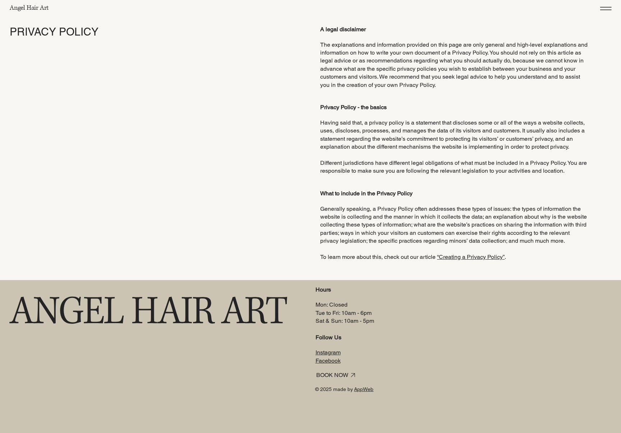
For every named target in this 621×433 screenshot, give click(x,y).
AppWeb (363, 389)
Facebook (328, 360)
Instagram (328, 352)
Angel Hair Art (29, 8)
